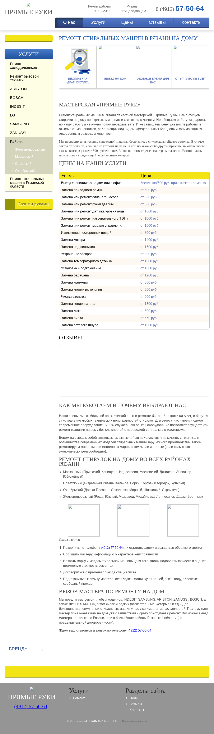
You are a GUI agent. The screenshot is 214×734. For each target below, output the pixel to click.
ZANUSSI (18, 133)
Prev (89, 361)
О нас (69, 22)
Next (179, 361)
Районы (16, 141)
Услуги (98, 22)
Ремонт (79, 698)
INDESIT (17, 106)
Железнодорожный (30, 149)
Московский (24, 156)
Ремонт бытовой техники (24, 78)
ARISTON (18, 89)
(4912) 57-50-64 (139, 630)
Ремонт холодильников (23, 66)
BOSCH (16, 98)
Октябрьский (25, 171)
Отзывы (157, 22)
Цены (127, 22)
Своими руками (33, 203)
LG (12, 115)
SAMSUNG (19, 124)
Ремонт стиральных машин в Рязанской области (27, 182)
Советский (23, 163)
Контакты (191, 22)
